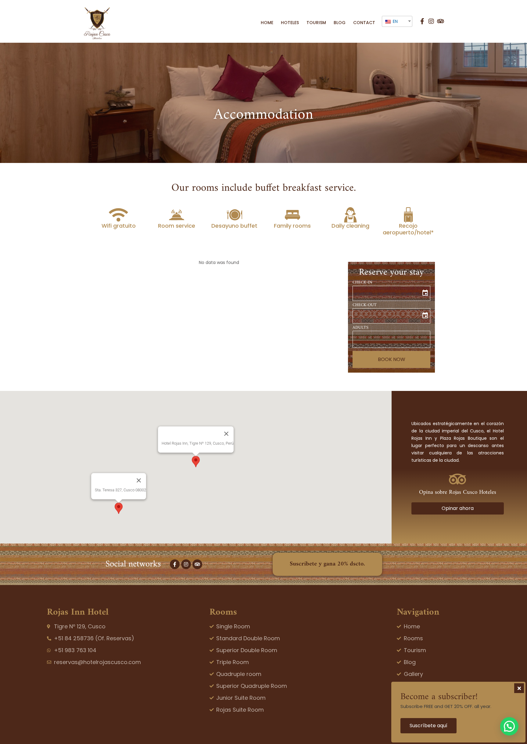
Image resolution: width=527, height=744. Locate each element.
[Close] (226, 434)
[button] (196, 461)
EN (395, 21)
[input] (391, 293)
